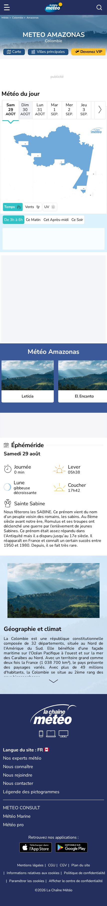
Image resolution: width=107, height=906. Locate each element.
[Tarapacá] (86, 173)
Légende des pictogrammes (31, 792)
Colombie (17, 17)
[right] (100, 110)
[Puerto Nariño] (76, 187)
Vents (29, 206)
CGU (51, 865)
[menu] (8, 7)
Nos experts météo (22, 758)
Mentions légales (30, 865)
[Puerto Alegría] (18, 143)
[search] (99, 7)
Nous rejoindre (17, 775)
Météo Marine (17, 816)
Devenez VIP (91, 51)
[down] (53, 682)
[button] (84, 194)
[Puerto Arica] (54, 161)
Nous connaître (18, 767)
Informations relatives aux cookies (33, 873)
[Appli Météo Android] (71, 847)
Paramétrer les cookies (26, 881)
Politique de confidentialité (84, 873)
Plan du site (80, 865)
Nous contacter (18, 783)
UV (46, 206)
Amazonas (33, 17)
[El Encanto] (30, 155)
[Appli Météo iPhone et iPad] (35, 847)
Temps (9, 206)
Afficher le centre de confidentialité (76, 881)
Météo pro (13, 825)
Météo (5, 17)
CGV (63, 865)
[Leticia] (83, 194)
